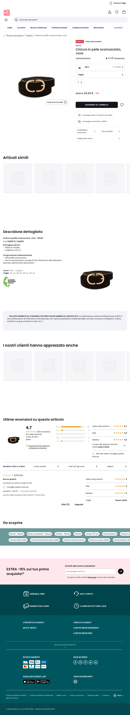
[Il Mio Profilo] (110, 12)
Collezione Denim (80, 27)
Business (118, 27)
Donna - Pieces (16, 534)
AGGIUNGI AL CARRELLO (96, 104)
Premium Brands (59, 27)
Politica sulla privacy (77, 695)
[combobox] (46, 466)
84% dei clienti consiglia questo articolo (108, 455)
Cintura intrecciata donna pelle (45, 540)
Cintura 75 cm (92, 534)
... (3, 35)
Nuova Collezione (38, 27)
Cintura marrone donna (74, 540)
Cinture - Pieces (63, 534)
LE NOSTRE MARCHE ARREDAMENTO (86, 628)
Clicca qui (91, 577)
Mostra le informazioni (65, 644)
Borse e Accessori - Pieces (39, 534)
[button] (124, 12)
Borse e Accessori (15, 35)
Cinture (29, 35)
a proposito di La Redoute (33, 622)
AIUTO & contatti (30, 628)
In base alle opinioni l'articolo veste (105, 445)
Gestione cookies (93, 695)
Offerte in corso (61, 695)
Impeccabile (103, 447)
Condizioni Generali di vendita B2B (41, 695)
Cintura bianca (109, 534)
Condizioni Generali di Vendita (16, 695)
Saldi (9, 27)
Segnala (79, 504)
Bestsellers (99, 27)
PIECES (79, 45)
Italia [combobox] (119, 695)
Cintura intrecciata (18, 540)
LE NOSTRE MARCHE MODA (82, 633)
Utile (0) (65, 504)
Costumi (21, 27)
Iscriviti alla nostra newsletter (80, 566)
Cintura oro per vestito (99, 540)
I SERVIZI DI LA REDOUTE (82, 622)
